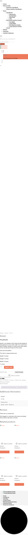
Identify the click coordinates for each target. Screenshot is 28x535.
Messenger (12, 14)
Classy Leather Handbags (14, 9)
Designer (5, 31)
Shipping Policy (7, 503)
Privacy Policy (7, 500)
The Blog (5, 498)
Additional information (9, 387)
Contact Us (6, 497)
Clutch (8, 28)
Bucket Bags (12, 15)
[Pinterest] (3, 378)
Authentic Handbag (12, 7)
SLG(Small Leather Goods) (14, 20)
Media (5, 29)
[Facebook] (1, 378)
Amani (24, 380)
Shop (4, 11)
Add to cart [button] (4, 452)
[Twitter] (2, 378)
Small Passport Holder (15, 26)
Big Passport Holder (15, 25)
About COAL (6, 5)
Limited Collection (8, 33)
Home (5, 4)
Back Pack (12, 17)
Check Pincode (19, 372)
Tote (10, 18)
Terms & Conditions (8, 504)
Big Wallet (12, 22)
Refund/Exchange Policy (10, 501)
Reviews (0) (22, 387)
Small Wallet (12, 23)
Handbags (9, 12)
